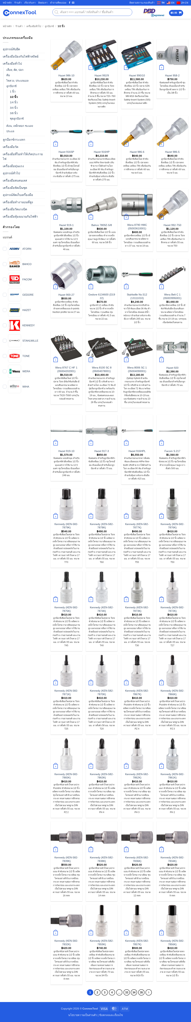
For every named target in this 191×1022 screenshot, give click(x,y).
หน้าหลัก (7, 2)
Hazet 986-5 (172, 151)
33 (126, 992)
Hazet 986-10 (66, 75)
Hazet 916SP (66, 151)
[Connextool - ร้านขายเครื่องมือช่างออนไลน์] (19, 12)
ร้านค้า (18, 2)
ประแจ (10, 131)
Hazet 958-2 (172, 75)
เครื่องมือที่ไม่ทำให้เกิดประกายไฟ (23, 157)
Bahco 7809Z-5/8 (101, 225)
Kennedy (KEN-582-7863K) (102, 776)
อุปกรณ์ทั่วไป (11, 173)
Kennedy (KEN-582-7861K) (172, 776)
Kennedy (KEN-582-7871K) (66, 692)
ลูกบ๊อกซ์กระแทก (14, 139)
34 (133, 992)
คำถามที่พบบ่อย (58, 2)
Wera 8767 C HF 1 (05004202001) (66, 369)
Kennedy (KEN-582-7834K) (172, 859)
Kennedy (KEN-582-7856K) (172, 942)
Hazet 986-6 (137, 151)
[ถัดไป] (148, 992)
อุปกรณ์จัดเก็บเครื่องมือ (18, 195)
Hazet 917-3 (101, 451)
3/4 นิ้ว (14, 107)
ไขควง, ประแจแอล (17, 80)
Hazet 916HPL (137, 451)
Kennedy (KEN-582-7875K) (66, 609)
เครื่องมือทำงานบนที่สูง (18, 202)
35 (141, 992)
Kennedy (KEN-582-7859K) (102, 942)
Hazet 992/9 (102, 75)
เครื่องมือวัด (10, 147)
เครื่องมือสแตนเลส (15, 180)
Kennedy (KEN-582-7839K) (66, 859)
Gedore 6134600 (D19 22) (101, 296)
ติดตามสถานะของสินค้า (141, 2)
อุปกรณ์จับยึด (11, 49)
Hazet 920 (172, 367)
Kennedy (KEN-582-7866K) (172, 692)
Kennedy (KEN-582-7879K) (66, 526)
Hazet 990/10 (137, 75)
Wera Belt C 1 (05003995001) (172, 296)
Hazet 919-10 (66, 451)
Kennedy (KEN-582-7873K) (137, 609)
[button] (176, 13)
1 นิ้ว (12, 91)
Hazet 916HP (101, 151)
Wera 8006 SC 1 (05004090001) (137, 369)
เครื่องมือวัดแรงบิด (15, 209)
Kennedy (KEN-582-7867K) (137, 692)
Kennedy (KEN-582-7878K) (102, 526)
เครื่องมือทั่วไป (33, 26)
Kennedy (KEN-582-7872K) (172, 609)
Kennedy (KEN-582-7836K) (137, 859)
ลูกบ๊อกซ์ (49, 26)
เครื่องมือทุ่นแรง (13, 166)
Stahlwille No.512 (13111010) (137, 296)
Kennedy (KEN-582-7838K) (102, 859)
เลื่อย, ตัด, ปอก (15, 69)
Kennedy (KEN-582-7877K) (137, 526)
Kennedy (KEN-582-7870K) (102, 692)
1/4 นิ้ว (14, 102)
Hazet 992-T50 (172, 225)
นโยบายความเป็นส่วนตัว (82, 1015)
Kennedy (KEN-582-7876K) (172, 526)
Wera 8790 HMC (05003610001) (137, 226)
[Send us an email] (73, 2)
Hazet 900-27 (66, 294)
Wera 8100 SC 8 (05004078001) (102, 369)
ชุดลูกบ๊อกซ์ (17, 118)
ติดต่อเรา (43, 2)
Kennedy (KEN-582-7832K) (66, 942)
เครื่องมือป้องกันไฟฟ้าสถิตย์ (20, 56)
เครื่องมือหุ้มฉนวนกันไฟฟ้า (20, 216)
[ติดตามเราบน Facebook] (69, 2)
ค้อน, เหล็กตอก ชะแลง (19, 126)
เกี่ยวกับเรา (30, 2)
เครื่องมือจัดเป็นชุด (15, 187)
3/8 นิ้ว (14, 113)
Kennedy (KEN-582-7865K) (66, 776)
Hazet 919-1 (66, 225)
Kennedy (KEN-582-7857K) (137, 942)
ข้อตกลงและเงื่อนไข (111, 1015)
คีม (8, 75)
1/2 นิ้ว (14, 97)
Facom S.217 (172, 451)
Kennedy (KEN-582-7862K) (137, 776)
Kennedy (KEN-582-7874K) (102, 609)
